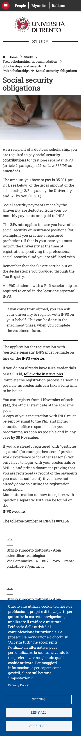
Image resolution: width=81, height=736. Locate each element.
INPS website (33, 358)
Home (13, 57)
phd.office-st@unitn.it (25, 566)
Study (28, 57)
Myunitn (40, 5)
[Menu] (6, 6)
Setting (38, 699)
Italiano (58, 5)
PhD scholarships (16, 71)
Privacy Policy (18, 685)
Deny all (38, 712)
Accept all (38, 726)
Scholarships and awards (22, 66)
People (22, 5)
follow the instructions (43, 373)
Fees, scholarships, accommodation (30, 61)
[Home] (40, 24)
